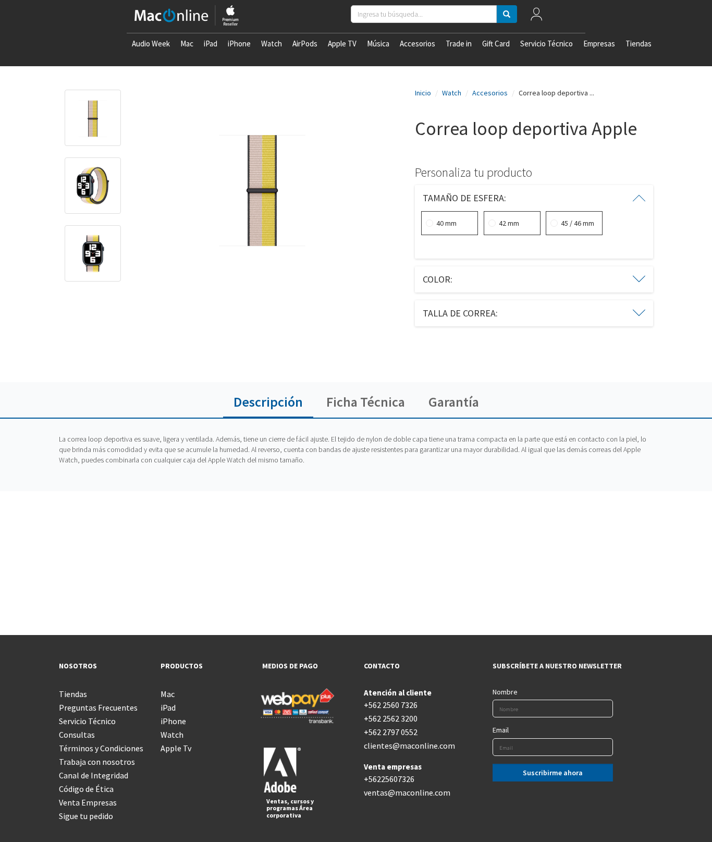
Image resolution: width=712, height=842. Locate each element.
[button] (534, 198)
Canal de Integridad (93, 775)
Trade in (459, 43)
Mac (186, 43)
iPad (210, 43)
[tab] (534, 198)
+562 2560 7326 (391, 705)
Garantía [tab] (453, 401)
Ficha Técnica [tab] (365, 401)
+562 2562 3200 (391, 718)
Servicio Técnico (546, 43)
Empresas (599, 43)
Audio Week (151, 43)
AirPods (304, 43)
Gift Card (496, 43)
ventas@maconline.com (407, 792)
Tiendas (638, 43)
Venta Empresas (88, 802)
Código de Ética (86, 789)
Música (378, 43)
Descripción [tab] (268, 401)
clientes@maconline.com (407, 745)
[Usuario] (536, 16)
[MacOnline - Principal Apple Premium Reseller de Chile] (187, 16)
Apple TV (342, 43)
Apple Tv (176, 748)
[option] (92, 123)
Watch (271, 43)
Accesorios (417, 43)
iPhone (239, 43)
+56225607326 (389, 779)
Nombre (505, 692)
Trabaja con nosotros (97, 761)
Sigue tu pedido (86, 816)
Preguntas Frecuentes (98, 707)
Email (501, 730)
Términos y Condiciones (101, 748)
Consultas (77, 734)
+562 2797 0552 (391, 732)
